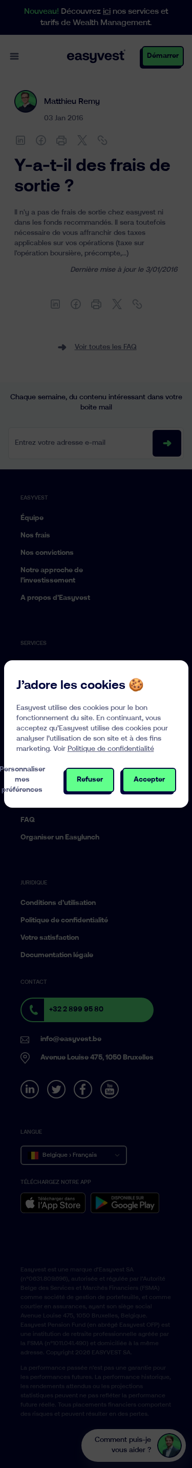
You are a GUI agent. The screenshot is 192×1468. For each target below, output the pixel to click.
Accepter (149, 779)
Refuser (90, 779)
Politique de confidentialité (111, 749)
